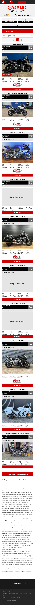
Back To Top (17, 583)
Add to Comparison (9, 51)
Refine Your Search (9, 31)
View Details (17, 89)
